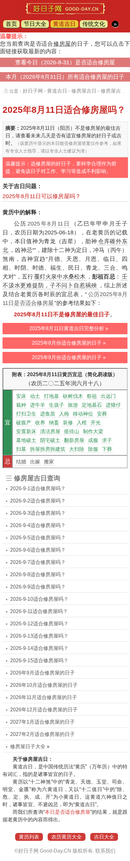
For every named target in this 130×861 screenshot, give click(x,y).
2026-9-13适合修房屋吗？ (39, 636)
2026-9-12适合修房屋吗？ (39, 623)
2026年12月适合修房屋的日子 (44, 709)
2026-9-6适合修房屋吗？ (38, 550)
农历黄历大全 (66, 837)
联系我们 (105, 850)
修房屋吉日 (84, 91)
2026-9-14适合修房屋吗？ (39, 648)
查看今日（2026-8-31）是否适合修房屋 (65, 62)
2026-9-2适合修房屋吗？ (38, 500)
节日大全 (35, 24)
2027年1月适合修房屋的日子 (42, 722)
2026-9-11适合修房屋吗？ (39, 611)
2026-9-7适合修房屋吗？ (38, 562)
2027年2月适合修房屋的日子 (42, 734)
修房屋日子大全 (27, 746)
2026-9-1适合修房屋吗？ (38, 488)
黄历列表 (29, 837)
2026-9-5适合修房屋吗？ (38, 537)
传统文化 (93, 24)
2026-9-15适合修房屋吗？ (39, 660)
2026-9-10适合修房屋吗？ (39, 599)
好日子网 (33, 91)
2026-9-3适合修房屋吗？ (38, 513)
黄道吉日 (64, 24)
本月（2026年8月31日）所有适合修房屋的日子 (65, 77)
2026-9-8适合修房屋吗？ (38, 574)
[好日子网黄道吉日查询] (65, 13)
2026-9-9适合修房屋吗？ (38, 586)
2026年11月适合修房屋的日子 (43, 697)
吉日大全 (104, 837)
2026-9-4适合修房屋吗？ (38, 525)
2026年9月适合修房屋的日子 (42, 672)
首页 (11, 24)
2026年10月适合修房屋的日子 (44, 685)
